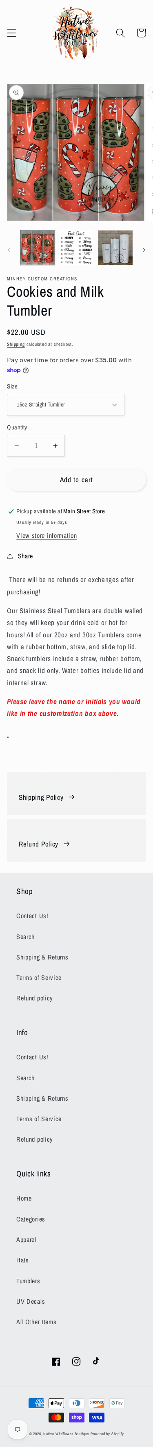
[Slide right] (144, 250)
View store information (46, 535)
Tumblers (28, 1280)
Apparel (26, 1239)
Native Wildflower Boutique (66, 1433)
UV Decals (30, 1301)
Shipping (15, 344)
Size (12, 386)
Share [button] (25, 555)
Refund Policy (38, 844)
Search (25, 936)
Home (24, 1198)
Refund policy (34, 997)
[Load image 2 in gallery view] (76, 247)
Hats (22, 1259)
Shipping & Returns (42, 957)
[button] (11, 33)
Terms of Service (39, 977)
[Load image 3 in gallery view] (115, 247)
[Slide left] (9, 250)
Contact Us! (32, 915)
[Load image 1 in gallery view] (37, 247)
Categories (30, 1219)
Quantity (17, 427)
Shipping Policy (41, 797)
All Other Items (36, 1321)
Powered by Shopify (107, 1433)
